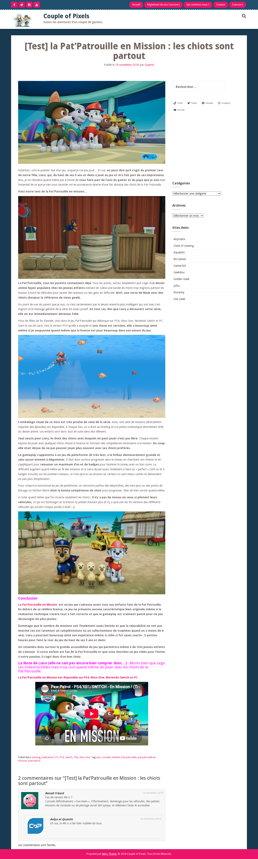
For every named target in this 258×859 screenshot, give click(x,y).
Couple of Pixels (66, 16)
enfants (116, 757)
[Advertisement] (205, 148)
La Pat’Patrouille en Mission (37, 604)
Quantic (149, 64)
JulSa (177, 285)
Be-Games (180, 259)
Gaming (35, 757)
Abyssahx (179, 239)
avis (98, 757)
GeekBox (179, 272)
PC (56, 757)
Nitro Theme (109, 853)
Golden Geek (181, 279)
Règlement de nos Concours (163, 4)
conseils (106, 757)
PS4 (62, 757)
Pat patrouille (129, 757)
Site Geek (179, 299)
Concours (237, 4)
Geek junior (48, 757)
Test (76, 757)
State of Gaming (184, 245)
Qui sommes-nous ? (197, 4)
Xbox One (84, 757)
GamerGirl (180, 265)
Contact (220, 4)
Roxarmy (179, 292)
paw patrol (34, 760)
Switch (68, 757)
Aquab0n (179, 252)
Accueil (136, 4)
